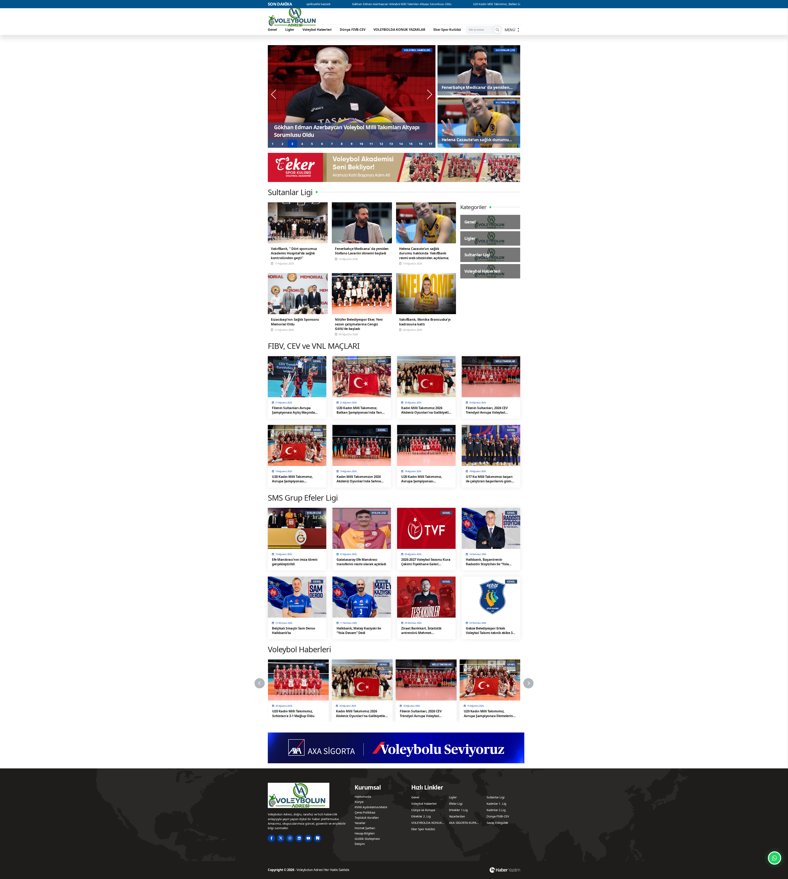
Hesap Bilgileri (365, 833)
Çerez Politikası (365, 812)
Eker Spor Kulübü (447, 29)
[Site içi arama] (497, 30)
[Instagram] (289, 838)
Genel (272, 29)
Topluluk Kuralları (367, 817)
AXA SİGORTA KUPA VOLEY (462, 823)
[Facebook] (271, 838)
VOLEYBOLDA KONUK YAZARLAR (399, 29)
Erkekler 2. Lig (421, 816)
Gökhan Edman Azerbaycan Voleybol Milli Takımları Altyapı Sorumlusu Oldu (315, 4)
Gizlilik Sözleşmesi (367, 839)
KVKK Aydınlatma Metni (371, 807)
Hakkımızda (363, 796)
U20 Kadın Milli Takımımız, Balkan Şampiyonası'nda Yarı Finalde (428, 4)
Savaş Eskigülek (497, 823)
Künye (359, 802)
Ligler (289, 29)
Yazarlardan (457, 816)
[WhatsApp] (774, 858)
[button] (273, 144)
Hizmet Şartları (365, 828)
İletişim (360, 844)
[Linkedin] (299, 838)
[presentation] (274, 94)
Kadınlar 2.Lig (496, 810)
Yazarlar (360, 823)
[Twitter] (280, 838)
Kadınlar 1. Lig (496, 803)
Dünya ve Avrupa (423, 810)
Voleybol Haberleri (317, 29)
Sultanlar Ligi (495, 797)
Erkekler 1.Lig (458, 810)
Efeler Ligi (456, 803)
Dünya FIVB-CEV (352, 29)
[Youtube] (308, 838)
